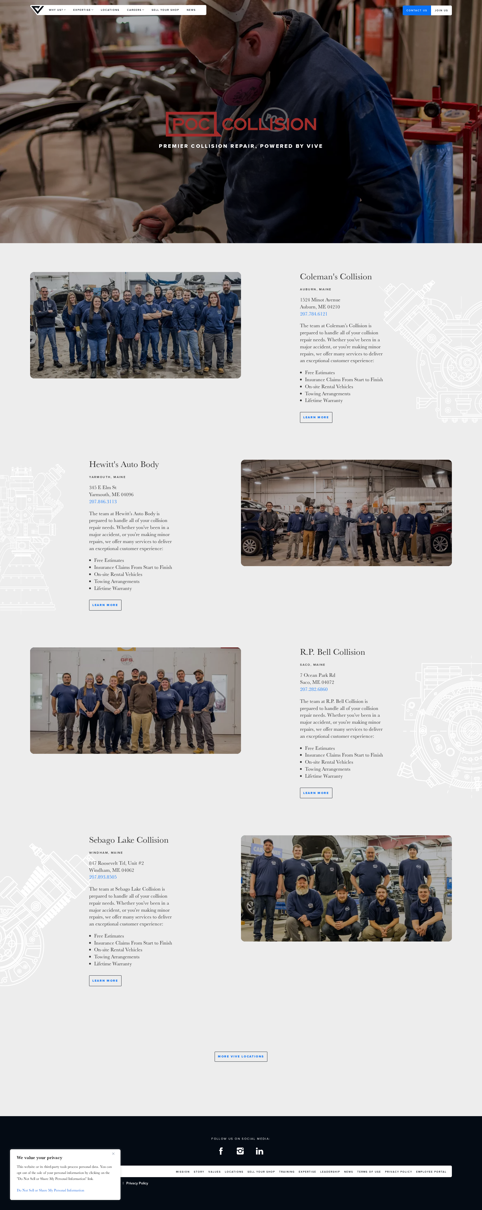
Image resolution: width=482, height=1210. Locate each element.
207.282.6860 (314, 689)
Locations (110, 10)
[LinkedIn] (260, 1152)
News (191, 10)
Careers (134, 10)
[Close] (115, 1154)
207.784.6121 (314, 313)
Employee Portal (431, 1172)
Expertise (82, 10)
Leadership (330, 1172)
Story (199, 1172)
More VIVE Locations (241, 1056)
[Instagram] (241, 1152)
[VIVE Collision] (37, 10)
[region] (65, 1174)
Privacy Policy (398, 1172)
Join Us (441, 10)
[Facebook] (221, 1152)
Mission (183, 1172)
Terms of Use (369, 1172)
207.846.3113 (103, 501)
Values (214, 1172)
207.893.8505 (103, 876)
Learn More (316, 417)
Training (287, 1172)
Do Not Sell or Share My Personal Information (50, 1190)
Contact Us (416, 10)
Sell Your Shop (165, 10)
